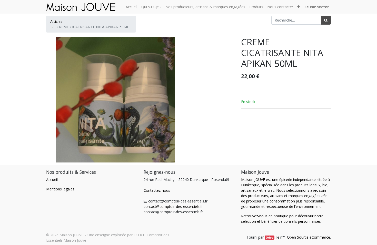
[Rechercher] (326, 20)
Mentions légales (60, 189)
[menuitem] (131, 7)
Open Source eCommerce (308, 237)
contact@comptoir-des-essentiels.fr (173, 206)
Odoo (269, 237)
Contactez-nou (156, 190)
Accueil (52, 179)
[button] (298, 7)
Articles (56, 21)
